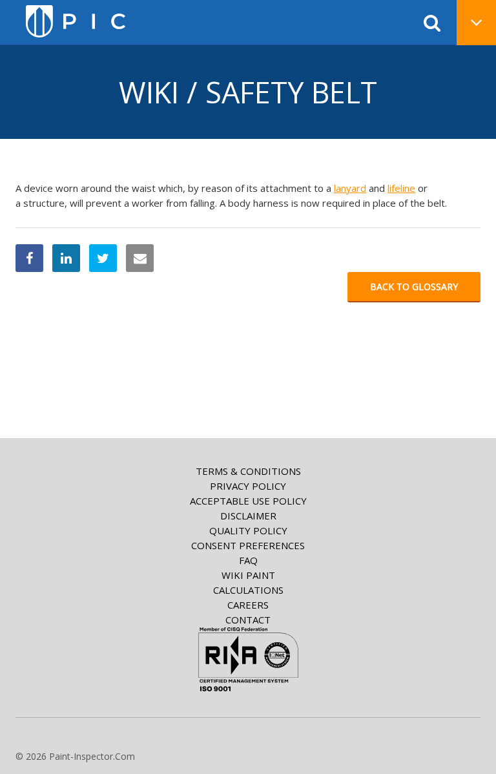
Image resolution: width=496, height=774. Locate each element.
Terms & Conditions (248, 471)
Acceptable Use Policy (248, 500)
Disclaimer (248, 515)
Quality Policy (248, 530)
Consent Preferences (248, 545)
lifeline (401, 188)
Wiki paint (248, 575)
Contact (248, 619)
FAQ (248, 560)
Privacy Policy (248, 485)
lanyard (350, 188)
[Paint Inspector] (75, 21)
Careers (248, 604)
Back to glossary (414, 286)
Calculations (248, 589)
